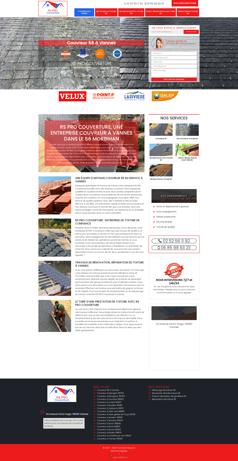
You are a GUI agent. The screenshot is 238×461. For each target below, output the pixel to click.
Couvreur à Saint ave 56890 (110, 411)
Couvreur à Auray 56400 (109, 429)
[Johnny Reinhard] (53, 8)
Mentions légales (119, 451)
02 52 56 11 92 (134, 3)
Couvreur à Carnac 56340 (110, 438)
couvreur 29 (70, 420)
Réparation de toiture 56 (188, 12)
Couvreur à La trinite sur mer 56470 (114, 435)
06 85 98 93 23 (155, 3)
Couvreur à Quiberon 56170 (110, 408)
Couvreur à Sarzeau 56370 (110, 420)
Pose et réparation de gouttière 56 (160, 12)
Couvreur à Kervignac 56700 (111, 396)
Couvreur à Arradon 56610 (110, 417)
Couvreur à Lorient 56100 (109, 402)
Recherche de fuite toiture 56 (131, 12)
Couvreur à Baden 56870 (109, 432)
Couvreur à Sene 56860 (108, 426)
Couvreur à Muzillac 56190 (109, 405)
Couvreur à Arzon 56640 (109, 423)
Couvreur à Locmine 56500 (110, 399)
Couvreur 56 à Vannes (84, 12)
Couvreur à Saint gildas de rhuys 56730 (116, 414)
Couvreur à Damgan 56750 (110, 393)
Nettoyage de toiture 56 (106, 12)
